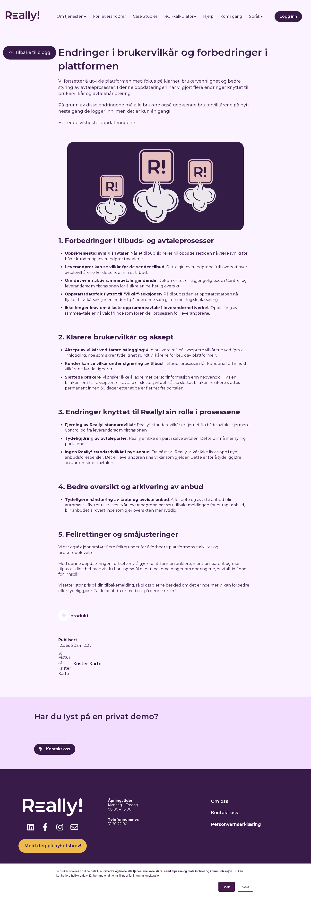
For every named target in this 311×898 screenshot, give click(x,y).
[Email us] (74, 827)
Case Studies (145, 16)
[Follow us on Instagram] (60, 827)
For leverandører (109, 16)
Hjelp (208, 16)
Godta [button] (227, 887)
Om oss (219, 801)
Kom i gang (231, 16)
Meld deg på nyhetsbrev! (52, 845)
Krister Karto (87, 663)
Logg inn (288, 16)
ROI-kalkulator (179, 16)
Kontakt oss (58, 749)
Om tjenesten (70, 16)
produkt (79, 616)
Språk (254, 16)
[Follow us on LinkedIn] (30, 827)
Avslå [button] (245, 887)
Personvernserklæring (236, 824)
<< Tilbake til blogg (29, 52)
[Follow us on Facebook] (45, 827)
